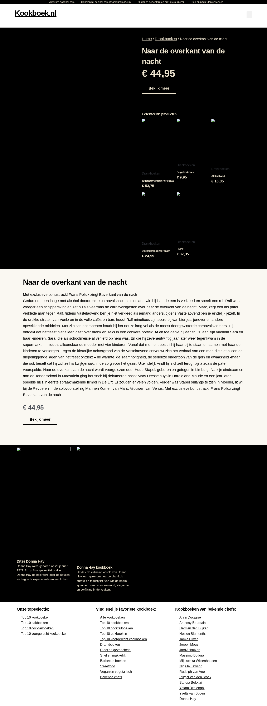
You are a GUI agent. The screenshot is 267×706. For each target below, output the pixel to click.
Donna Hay (187, 699)
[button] (249, 14)
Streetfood (107, 666)
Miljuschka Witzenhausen (198, 661)
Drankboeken (166, 39)
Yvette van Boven (192, 693)
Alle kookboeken (112, 617)
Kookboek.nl (36, 13)
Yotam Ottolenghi (191, 688)
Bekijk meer (159, 88)
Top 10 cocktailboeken (37, 628)
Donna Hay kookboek (94, 567)
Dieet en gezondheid (115, 650)
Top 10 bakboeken (34, 623)
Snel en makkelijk (113, 655)
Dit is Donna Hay (30, 561)
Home (147, 39)
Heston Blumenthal (193, 633)
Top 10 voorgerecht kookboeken (44, 633)
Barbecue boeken (113, 661)
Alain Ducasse (190, 617)
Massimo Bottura (191, 655)
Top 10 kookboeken (35, 617)
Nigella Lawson (190, 666)
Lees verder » (25, 587)
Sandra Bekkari (190, 682)
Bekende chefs (111, 677)
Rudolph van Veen (193, 671)
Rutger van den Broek (195, 677)
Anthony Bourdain (192, 623)
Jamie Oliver (188, 639)
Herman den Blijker (193, 628)
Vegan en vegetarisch (116, 671)
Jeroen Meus (188, 644)
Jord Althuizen (189, 650)
